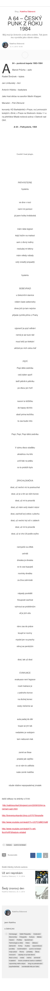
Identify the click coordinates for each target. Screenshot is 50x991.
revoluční (12, 954)
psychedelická (14, 966)
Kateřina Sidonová (27, 11)
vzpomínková (37, 946)
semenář (37, 957)
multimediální (22, 949)
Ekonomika (13, 937)
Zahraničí (12, 946)
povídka (12, 949)
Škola (37, 952)
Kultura (9, 845)
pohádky (30, 952)
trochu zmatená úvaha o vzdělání (29, 960)
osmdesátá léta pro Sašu (30, 966)
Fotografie (23, 937)
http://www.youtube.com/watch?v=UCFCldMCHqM (25, 822)
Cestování (37, 934)
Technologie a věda (16, 943)
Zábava (35, 943)
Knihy (20, 946)
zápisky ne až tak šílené (26, 954)
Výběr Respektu (25, 934)
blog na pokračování (35, 963)
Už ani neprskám (12, 873)
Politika (19, 940)
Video (28, 943)
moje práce (13, 952)
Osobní (11, 940)
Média (39, 937)
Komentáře (10, 854)
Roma (22, 952)
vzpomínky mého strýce (17, 963)
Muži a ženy (13, 957)
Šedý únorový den (13, 888)
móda (22, 957)
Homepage (13, 934)
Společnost (28, 940)
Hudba (27, 946)
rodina (29, 957)
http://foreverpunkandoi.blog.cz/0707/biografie (22, 815)
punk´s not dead (20, 845)
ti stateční (12, 960)
